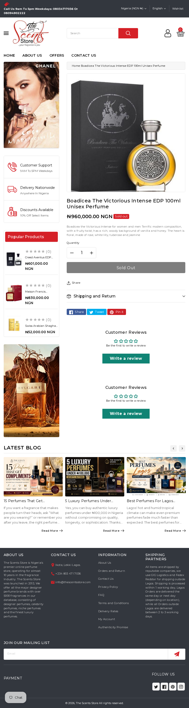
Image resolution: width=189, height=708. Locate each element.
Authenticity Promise (113, 627)
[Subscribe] (176, 654)
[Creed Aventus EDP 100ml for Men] (14, 259)
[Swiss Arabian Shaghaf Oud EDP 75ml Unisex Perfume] (14, 324)
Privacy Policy (108, 587)
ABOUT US (32, 55)
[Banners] (31, 104)
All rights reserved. (111, 703)
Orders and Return (111, 571)
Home (76, 65)
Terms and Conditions (113, 603)
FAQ (101, 595)
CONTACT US (83, 55)
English (158, 8)
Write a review (126, 358)
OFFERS (56, 55)
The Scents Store (87, 703)
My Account (106, 619)
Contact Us (105, 578)
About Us (104, 562)
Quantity (73, 243)
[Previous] (173, 448)
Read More (50, 530)
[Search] (128, 33)
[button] (126, 296)
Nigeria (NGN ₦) (132, 8)
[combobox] (102, 33)
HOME (9, 55)
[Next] (182, 448)
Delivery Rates (108, 611)
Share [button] (76, 282)
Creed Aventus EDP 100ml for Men (38, 259)
